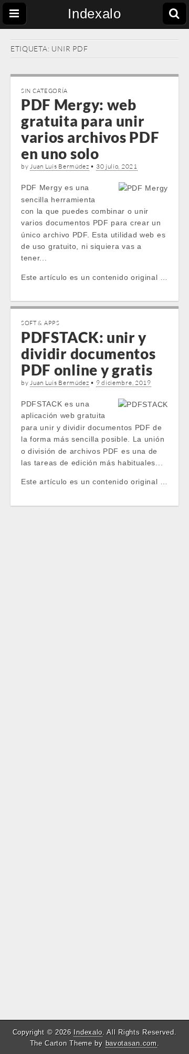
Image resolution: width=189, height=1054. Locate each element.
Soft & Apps (40, 323)
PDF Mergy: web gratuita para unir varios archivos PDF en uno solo (90, 129)
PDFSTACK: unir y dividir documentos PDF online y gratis (88, 353)
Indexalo (94, 14)
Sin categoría (44, 91)
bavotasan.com (131, 1043)
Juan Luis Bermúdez (59, 166)
